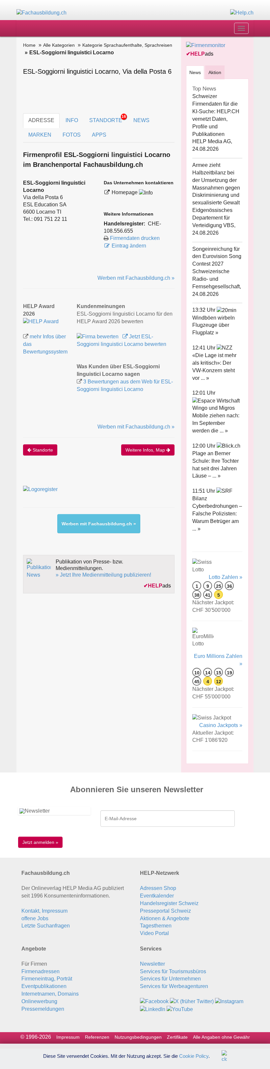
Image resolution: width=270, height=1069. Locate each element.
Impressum (68, 1037)
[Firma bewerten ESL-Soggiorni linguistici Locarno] (98, 336)
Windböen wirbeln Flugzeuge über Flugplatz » (213, 325)
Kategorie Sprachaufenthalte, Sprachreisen (127, 45)
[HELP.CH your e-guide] (242, 12)
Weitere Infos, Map (145, 450)
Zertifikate (177, 1037)
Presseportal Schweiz (165, 911)
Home (29, 45)
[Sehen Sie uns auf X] (192, 1001)
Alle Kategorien (59, 45)
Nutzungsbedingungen (138, 1037)
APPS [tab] (99, 135)
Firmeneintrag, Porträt (46, 978)
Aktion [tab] (214, 72)
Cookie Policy (193, 1055)
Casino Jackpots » (220, 725)
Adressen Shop (158, 888)
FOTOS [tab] (72, 135)
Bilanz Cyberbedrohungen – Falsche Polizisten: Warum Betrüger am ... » (217, 513)
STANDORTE (107, 118)
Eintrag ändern (129, 245)
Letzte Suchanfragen (45, 925)
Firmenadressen (40, 971)
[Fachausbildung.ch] (41, 12)
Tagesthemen (156, 925)
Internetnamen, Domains (50, 994)
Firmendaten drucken (135, 238)
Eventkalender (157, 896)
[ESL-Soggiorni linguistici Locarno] (41, 321)
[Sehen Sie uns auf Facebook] (154, 1001)
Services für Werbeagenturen (174, 986)
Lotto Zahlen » (225, 577)
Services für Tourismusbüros (173, 971)
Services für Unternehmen (170, 978)
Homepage (125, 192)
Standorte (42, 450)
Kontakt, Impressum (44, 911)
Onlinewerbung (39, 1001)
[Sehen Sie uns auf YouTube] (180, 1009)
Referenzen (97, 1037)
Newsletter (152, 964)
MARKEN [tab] (39, 135)
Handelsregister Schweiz (169, 903)
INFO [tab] (72, 120)
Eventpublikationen (44, 986)
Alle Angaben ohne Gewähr (221, 1037)
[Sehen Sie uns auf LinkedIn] (152, 1009)
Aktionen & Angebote (164, 918)
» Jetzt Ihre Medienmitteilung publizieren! (103, 575)
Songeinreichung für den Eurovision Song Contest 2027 (216, 256)
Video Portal (154, 933)
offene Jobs (34, 918)
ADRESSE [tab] (41, 120)
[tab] (195, 72)
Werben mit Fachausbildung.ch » (136, 278)
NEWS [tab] (141, 120)
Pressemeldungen (42, 1009)
